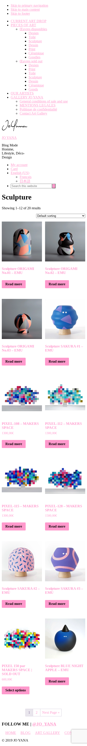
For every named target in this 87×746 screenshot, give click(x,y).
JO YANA (9, 138)
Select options (15, 690)
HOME (10, 733)
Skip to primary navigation (29, 5)
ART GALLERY (47, 733)
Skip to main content (25, 9)
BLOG (26, 733)
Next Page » (51, 712)
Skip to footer (20, 13)
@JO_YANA (44, 724)
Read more (13, 284)
